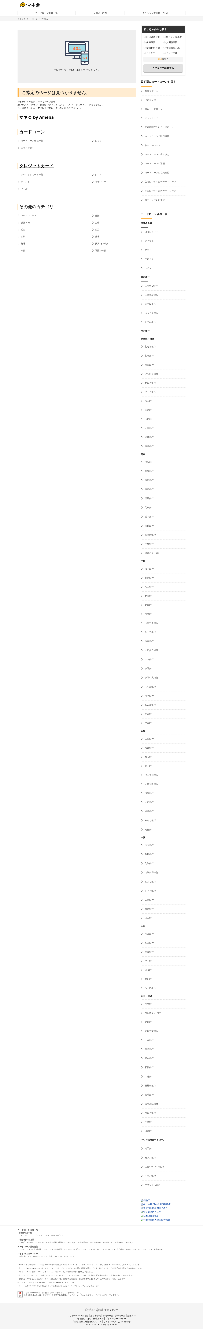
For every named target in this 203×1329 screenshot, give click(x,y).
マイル (24, 188)
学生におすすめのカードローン (160, 190)
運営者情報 (95, 1315)
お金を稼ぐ (119, 1242)
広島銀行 (149, 899)
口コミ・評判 (100, 12)
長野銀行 (149, 641)
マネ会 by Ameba (36, 117)
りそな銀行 (150, 322)
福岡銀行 (149, 1003)
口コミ (98, 140)
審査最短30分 (173, 47)
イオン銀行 (150, 1175)
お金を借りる (151, 90)
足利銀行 (149, 507)
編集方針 (131, 1315)
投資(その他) (101, 243)
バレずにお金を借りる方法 (30, 1242)
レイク (147, 268)
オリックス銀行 (152, 1184)
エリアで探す (27, 147)
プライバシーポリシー (116, 1318)
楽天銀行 (149, 1148)
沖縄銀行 (149, 1121)
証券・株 (25, 222)
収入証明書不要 (174, 37)
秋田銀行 (149, 401)
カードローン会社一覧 (46, 12)
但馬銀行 (149, 793)
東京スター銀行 (152, 552)
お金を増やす (83, 1242)
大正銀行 (149, 802)
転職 (23, 250)
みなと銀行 (150, 820)
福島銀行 (149, 437)
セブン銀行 (150, 1157)
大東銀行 (149, 428)
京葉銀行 (149, 525)
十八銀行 (149, 1040)
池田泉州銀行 (151, 775)
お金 (97, 222)
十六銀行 (149, 659)
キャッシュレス (28, 215)
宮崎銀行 (149, 1094)
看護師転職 (100, 250)
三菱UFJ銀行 (151, 285)
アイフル (149, 241)
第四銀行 (149, 568)
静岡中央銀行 (151, 677)
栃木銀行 (149, 516)
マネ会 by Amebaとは (77, 1315)
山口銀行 (149, 917)
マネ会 (20, 19)
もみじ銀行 (150, 881)
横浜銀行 (149, 462)
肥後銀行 (149, 1067)
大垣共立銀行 (151, 650)
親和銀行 (149, 1049)
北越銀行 (149, 577)
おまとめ (150, 53)
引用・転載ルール (95, 1318)
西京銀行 (149, 908)
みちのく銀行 (151, 373)
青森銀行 (149, 364)
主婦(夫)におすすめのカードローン (33, 1256)
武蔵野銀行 (150, 534)
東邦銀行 (149, 446)
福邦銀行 (149, 811)
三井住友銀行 (151, 294)
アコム (147, 250)
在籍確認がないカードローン (159, 127)
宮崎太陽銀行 (151, 1103)
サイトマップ (110, 1321)
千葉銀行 (149, 543)
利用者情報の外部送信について (87, 1321)
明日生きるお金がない (67, 1242)
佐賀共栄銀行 (151, 1031)
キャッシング (151, 118)
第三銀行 (149, 765)
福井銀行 (149, 614)
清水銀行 (149, 695)
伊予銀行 (149, 960)
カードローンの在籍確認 (156, 172)
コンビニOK (172, 53)
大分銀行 (149, 1076)
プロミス (149, 259)
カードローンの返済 (154, 163)
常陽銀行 (149, 471)
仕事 (97, 236)
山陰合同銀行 (151, 872)
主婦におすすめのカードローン (160, 181)
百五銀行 (149, 756)
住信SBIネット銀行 (154, 1166)
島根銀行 (149, 854)
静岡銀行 (149, 668)
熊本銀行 (149, 1058)
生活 (97, 229)
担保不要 (150, 42)
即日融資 (120, 1249)
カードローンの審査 (154, 199)
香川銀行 (149, 979)
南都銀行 (149, 829)
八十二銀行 (150, 632)
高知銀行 (149, 942)
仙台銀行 (149, 410)
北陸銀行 (149, 604)
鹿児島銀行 (150, 1085)
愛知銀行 (149, 713)
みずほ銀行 (150, 303)
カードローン (32, 19)
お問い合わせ (124, 1321)
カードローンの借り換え (156, 154)
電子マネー (100, 181)
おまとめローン (152, 145)
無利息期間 (171, 42)
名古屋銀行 (150, 704)
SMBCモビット (152, 231)
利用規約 (81, 1318)
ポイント (25, 181)
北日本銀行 (150, 382)
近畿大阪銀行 (151, 784)
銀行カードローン (153, 109)
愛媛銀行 (149, 951)
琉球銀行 (149, 1130)
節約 (23, 236)
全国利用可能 (153, 47)
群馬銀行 (149, 498)
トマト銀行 (150, 890)
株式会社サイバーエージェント (74, 1295)
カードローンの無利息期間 (30, 1249)
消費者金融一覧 (25, 1233)
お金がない (129, 1242)
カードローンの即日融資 (156, 136)
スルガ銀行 (150, 686)
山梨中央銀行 (151, 623)
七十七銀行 (150, 391)
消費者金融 (150, 99)
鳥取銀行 (149, 863)
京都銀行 (149, 747)
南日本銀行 (150, 1112)
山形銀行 (149, 419)
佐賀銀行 (149, 1022)
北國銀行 (149, 595)
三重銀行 (149, 738)
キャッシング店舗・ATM (155, 12)
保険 (97, 215)
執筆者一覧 (120, 1315)
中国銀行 (149, 845)
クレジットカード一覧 (32, 174)
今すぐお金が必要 (49, 1242)
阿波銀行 (149, 969)
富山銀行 (149, 586)
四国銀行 (149, 933)
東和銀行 (149, 489)
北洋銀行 (149, 355)
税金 (23, 229)
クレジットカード (36, 165)
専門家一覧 (108, 1315)
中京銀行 (149, 722)
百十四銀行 (150, 988)
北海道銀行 (150, 346)
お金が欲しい (107, 1242)
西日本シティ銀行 (153, 1012)
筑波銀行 (149, 480)
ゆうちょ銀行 (151, 313)
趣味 (23, 243)
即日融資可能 (153, 37)
